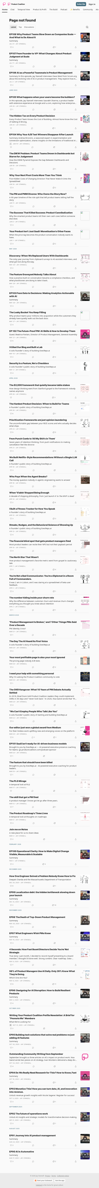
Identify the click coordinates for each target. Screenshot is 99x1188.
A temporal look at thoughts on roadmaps (28, 816)
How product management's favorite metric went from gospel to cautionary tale (43, 561)
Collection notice (63, 1176)
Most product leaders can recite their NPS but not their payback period (40, 544)
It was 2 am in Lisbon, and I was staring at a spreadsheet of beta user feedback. (40, 583)
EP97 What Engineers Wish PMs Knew (30, 933)
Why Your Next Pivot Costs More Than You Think (35, 175)
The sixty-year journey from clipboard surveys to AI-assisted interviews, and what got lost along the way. (43, 260)
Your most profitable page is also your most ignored (37, 657)
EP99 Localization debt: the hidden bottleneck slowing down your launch (42, 894)
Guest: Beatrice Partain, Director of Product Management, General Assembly (43, 334)
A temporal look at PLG (19, 784)
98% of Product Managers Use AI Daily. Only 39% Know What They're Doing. (42, 973)
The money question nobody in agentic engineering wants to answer (39, 480)
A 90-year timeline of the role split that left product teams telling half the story (41, 198)
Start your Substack (44, 1180)
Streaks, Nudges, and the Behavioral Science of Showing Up (41, 525)
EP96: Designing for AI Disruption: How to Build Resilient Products (39, 992)
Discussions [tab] (29, 27)
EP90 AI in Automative (21, 1151)
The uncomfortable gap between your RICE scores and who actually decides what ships (42, 424)
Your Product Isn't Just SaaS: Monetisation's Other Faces (40, 231)
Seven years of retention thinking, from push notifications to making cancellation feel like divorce (39, 443)
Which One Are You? (18, 977)
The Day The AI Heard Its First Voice (28, 641)
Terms (53, 1176)
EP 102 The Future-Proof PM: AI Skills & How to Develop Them (42, 331)
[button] (5, 9)
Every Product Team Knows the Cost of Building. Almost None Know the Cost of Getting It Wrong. (43, 120)
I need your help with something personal (31, 673)
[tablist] (22, 27)
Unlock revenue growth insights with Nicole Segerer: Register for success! (42, 1095)
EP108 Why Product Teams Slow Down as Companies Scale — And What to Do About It (42, 36)
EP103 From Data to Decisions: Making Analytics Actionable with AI (41, 295)
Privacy (47, 1176)
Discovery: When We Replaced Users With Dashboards (38, 255)
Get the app (59, 1180)
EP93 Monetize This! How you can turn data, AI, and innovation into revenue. (43, 1090)
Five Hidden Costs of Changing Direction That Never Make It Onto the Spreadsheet (40, 180)
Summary (13, 40)
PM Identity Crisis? (17, 628)
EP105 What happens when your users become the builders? (42, 97)
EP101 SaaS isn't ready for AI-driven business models (38, 743)
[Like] (11, 128)
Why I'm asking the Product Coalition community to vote (34, 677)
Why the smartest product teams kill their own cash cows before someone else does (42, 217)
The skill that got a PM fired (23, 797)
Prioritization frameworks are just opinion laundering (38, 420)
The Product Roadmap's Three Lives (28, 813)
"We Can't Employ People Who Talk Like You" (33, 711)
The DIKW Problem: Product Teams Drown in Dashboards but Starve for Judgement (42, 155)
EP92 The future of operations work (28, 1113)
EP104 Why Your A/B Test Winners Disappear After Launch (41, 134)
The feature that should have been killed (30, 762)
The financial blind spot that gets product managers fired (40, 541)
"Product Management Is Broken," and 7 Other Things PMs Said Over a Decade (43, 623)
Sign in (92, 4)
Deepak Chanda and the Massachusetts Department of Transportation (40, 879)
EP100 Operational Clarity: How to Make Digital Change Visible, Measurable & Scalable (39, 853)
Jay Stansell (21, 44)
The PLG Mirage (17, 781)
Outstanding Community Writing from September (36, 1054)
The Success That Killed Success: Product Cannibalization (41, 212)
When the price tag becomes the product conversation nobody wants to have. (41, 236)
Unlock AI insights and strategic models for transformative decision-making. (43, 1117)
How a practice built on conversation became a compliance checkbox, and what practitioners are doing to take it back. (42, 279)
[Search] (87, 27)
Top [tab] (20, 27)
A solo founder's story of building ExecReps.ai (29, 350)
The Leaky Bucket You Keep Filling (27, 312)
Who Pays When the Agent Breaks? (28, 476)
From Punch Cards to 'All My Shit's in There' (32, 438)
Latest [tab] (13, 27)
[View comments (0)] (33, 47)
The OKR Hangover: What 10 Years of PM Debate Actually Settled (40, 691)
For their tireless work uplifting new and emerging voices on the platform (42, 731)
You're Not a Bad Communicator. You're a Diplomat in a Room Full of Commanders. (41, 577)
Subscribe (81, 4)
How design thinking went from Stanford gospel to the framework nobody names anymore (42, 389)
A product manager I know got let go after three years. (33, 800)
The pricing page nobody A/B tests (24, 660)
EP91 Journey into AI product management (32, 1135)
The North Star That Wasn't (24, 557)
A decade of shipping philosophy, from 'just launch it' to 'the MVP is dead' (41, 496)
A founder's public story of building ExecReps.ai (30, 407)
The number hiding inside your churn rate (31, 597)
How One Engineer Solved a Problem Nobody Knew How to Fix (42, 876)
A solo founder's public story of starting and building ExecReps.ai (38, 714)
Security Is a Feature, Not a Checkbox (29, 363)
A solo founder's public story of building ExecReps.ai (32, 366)
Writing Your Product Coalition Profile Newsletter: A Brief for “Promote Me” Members (41, 1017)
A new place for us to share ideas (24, 833)
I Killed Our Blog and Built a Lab (25, 347)
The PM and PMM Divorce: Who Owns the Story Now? (38, 194)
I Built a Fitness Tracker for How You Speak (32, 509)
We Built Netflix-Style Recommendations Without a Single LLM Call (43, 459)
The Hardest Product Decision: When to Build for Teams (39, 404)
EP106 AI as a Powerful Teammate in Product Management (40, 72)
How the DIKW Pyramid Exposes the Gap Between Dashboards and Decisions (39, 161)
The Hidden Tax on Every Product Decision (32, 116)
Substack (39, 1185)
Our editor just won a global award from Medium (35, 727)
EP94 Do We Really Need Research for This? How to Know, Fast (42, 1072)
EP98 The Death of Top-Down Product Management (37, 917)
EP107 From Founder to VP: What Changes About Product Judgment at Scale (40, 55)
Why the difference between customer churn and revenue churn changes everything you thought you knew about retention (41, 602)
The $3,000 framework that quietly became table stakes (39, 385)
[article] (49, 41)
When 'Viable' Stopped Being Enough (29, 492)
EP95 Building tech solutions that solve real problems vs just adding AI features (42, 1036)
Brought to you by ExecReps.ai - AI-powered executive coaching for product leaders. (42, 767)
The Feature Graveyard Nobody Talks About (32, 274)
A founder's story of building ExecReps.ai (27, 512)
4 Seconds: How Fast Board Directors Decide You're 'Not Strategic (39, 951)
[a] (85, 37)
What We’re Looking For (20, 1021)
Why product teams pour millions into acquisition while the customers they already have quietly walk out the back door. (42, 317)
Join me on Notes (18, 829)
